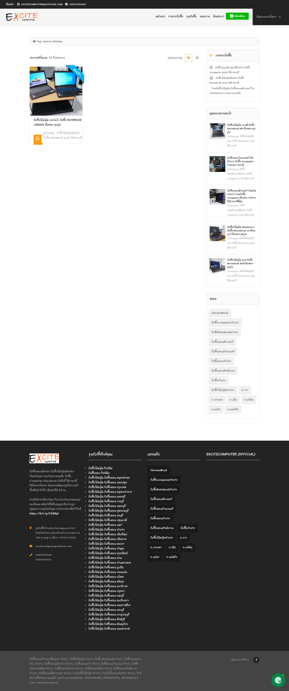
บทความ (205, 16)
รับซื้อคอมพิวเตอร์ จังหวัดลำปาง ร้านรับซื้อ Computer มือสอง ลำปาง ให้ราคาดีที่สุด (241, 196)
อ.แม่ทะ (216, 409)
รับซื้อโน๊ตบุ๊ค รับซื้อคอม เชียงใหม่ (107, 534)
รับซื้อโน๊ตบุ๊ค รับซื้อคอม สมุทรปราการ (110, 491)
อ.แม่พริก (232, 409)
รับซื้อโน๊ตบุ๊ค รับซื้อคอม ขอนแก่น (107, 572)
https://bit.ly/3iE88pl (44, 513)
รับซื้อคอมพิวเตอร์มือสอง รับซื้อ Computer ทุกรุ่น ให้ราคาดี (230, 70)
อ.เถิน (233, 399)
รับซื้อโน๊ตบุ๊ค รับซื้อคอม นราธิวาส (107, 586)
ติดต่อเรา (218, 16)
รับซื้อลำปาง (219, 380)
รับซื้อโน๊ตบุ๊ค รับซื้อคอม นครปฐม (107, 482)
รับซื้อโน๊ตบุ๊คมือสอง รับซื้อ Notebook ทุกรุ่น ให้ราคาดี (62, 135)
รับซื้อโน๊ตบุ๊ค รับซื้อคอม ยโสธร (106, 576)
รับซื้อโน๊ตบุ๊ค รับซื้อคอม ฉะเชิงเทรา (108, 600)
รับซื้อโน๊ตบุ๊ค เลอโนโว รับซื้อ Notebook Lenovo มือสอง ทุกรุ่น (57, 122)
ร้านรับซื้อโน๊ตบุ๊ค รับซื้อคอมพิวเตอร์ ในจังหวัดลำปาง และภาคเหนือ (232, 90)
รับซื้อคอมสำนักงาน (223, 370)
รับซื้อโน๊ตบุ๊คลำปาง (223, 390)
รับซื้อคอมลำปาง (221, 361)
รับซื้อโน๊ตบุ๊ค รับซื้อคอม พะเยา (106, 543)
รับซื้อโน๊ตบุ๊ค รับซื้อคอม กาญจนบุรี (108, 614)
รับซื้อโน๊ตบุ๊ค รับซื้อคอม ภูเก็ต (105, 567)
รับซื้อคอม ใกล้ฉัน (99, 473)
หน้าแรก (160, 16)
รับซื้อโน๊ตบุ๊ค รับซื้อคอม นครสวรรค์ (109, 628)
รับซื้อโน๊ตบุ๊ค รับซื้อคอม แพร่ (105, 524)
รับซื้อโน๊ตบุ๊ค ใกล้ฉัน (100, 468)
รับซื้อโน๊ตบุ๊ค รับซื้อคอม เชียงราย (107, 539)
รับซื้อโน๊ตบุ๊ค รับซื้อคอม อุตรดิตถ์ (108, 553)
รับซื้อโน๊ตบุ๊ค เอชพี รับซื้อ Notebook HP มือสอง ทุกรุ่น (241, 128)
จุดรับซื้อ (191, 16)
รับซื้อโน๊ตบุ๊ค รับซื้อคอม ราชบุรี (106, 501)
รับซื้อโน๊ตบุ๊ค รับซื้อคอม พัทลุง (106, 581)
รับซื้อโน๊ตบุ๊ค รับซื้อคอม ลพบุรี (106, 595)
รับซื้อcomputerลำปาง (225, 322)
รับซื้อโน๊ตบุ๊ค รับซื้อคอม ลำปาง (106, 529)
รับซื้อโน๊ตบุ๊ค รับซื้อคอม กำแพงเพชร (109, 562)
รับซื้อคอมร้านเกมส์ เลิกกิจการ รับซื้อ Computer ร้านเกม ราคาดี (240, 161)
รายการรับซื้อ (175, 16)
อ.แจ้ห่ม (248, 399)
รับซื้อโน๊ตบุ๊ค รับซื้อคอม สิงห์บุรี (106, 619)
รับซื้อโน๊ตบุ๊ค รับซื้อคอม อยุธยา (106, 591)
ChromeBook (220, 312)
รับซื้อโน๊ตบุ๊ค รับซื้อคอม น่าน (105, 558)
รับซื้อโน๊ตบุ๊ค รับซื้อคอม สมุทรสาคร (109, 477)
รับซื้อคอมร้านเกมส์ (223, 351)
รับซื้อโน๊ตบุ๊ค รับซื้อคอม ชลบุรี (105, 515)
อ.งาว (244, 390)
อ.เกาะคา (217, 399)
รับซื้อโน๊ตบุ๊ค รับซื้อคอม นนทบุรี (106, 496)
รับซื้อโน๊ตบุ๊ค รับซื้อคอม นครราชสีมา (109, 605)
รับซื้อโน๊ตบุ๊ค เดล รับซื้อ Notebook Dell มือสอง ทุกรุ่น (240, 263)
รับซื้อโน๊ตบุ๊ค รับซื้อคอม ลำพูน (106, 548)
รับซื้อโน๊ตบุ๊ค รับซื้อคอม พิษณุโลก (108, 624)
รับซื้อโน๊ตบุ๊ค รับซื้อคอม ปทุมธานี (107, 520)
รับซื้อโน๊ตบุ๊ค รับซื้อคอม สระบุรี (106, 609)
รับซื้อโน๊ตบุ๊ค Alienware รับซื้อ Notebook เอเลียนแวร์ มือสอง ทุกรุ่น (241, 230)
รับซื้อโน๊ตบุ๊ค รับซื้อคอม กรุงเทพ (107, 487)
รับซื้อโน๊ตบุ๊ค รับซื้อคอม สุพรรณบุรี (108, 510)
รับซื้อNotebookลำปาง (225, 332)
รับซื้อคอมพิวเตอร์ (222, 341)
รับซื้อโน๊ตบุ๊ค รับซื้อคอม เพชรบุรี (107, 506)
